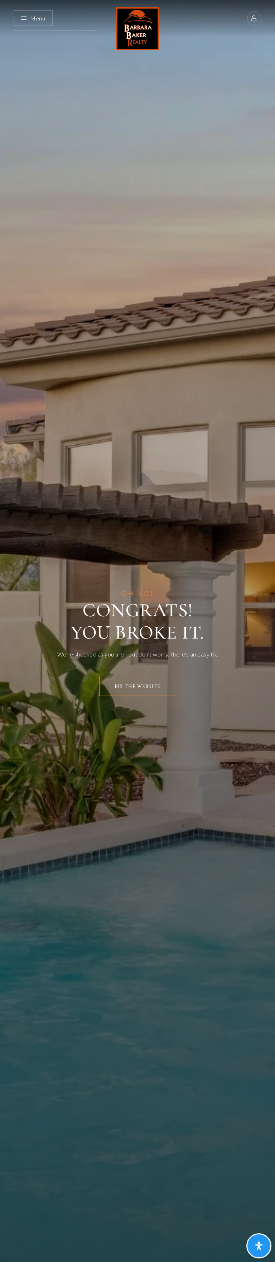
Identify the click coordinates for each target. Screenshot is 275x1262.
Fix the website (137, 686)
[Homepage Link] (137, 27)
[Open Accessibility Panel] (258, 1245)
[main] (137, 631)
